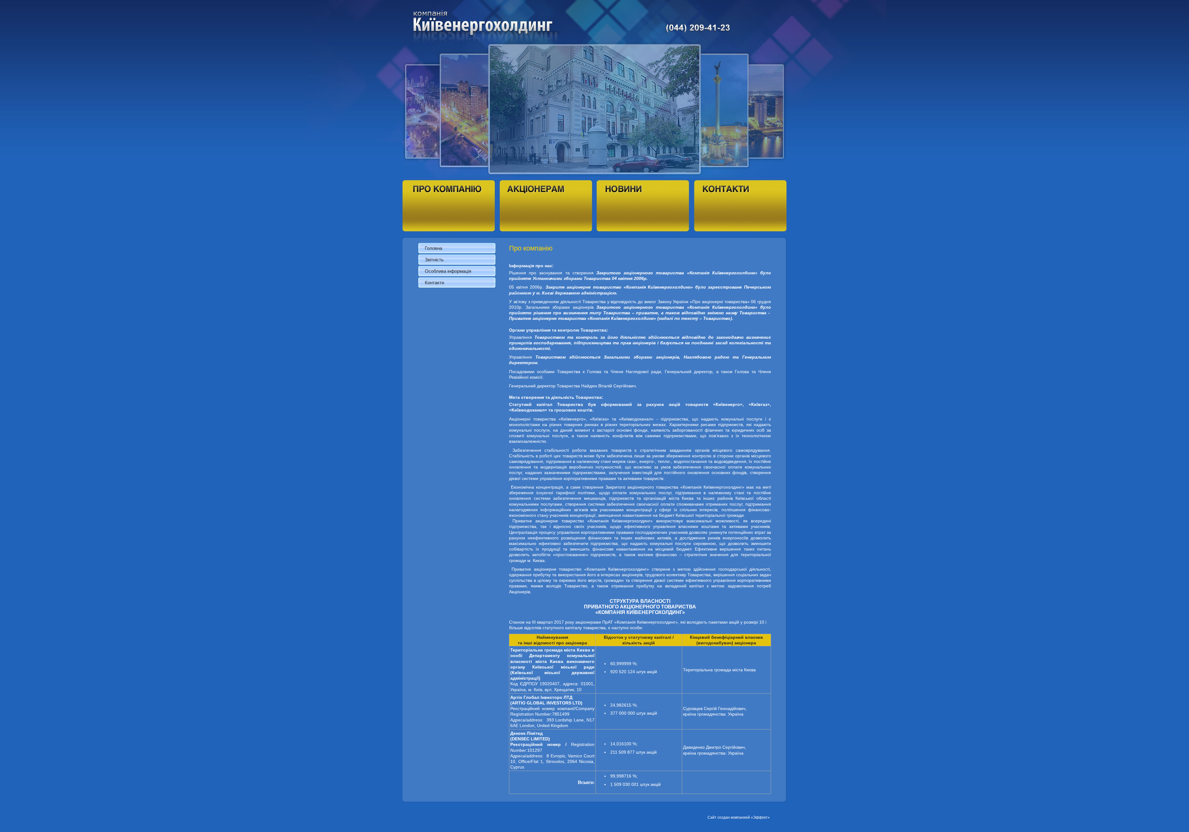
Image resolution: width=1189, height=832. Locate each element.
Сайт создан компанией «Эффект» (739, 817)
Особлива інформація (448, 271)
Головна (433, 248)
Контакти (434, 282)
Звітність (434, 259)
